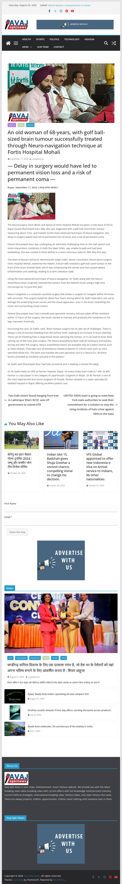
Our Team (43, 46)
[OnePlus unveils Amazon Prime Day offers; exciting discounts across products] (14, 712)
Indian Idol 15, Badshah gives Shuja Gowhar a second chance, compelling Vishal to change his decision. (60, 466)
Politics (54, 39)
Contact (59, 46)
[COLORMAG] (16, 774)
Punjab (30, 125)
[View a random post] (114, 43)
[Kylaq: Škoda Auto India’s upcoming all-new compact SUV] (14, 696)
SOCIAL (55, 658)
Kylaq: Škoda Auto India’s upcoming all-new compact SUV (58, 694)
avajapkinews (38, 159)
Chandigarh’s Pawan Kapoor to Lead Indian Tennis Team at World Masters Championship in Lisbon (79, 7)
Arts (10, 658)
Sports (40, 39)
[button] (30, 47)
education (35, 658)
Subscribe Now (17, 532)
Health (26, 39)
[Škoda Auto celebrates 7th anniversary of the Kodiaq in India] (14, 729)
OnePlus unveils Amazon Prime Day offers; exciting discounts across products (69, 710)
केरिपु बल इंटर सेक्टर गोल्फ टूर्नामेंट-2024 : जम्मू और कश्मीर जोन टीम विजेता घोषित (20, 460)
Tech (64, 658)
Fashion (89, 39)
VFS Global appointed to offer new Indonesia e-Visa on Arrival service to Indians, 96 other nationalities (99, 466)
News (25, 46)
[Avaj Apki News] (8, 43)
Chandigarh (21, 658)
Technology (71, 39)
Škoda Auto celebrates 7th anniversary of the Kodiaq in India (60, 726)
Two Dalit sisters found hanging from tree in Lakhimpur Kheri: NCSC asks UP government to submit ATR (33, 400)
